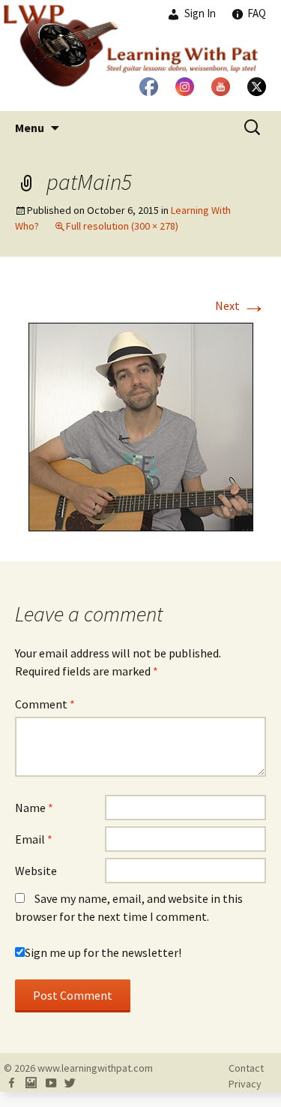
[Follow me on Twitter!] (69, 1083)
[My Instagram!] (30, 1083)
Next (240, 305)
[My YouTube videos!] (50, 1083)
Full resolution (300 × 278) (122, 226)
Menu (29, 127)
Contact (246, 1068)
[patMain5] (140, 425)
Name (34, 807)
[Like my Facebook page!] (11, 1083)
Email (33, 839)
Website (36, 870)
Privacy (245, 1083)
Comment (45, 703)
